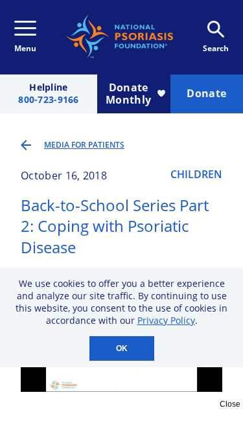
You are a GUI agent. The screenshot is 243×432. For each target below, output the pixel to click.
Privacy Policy (166, 320)
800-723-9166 (48, 100)
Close (230, 404)
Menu (25, 48)
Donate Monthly (128, 93)
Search (216, 48)
